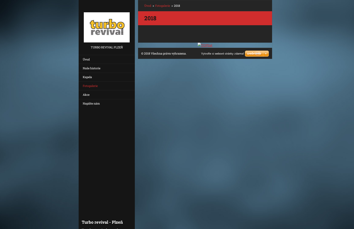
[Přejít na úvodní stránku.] (107, 22)
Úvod (86, 59)
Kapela (87, 77)
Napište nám (91, 103)
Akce (86, 95)
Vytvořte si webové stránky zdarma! (222, 53)
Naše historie (91, 68)
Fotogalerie (90, 86)
